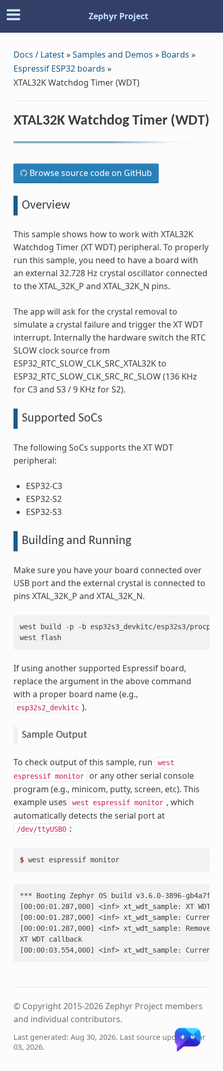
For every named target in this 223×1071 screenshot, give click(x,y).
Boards (175, 54)
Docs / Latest (38, 54)
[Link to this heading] (20, 136)
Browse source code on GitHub (89, 173)
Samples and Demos (113, 54)
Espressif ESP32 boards (59, 68)
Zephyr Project (118, 16)
